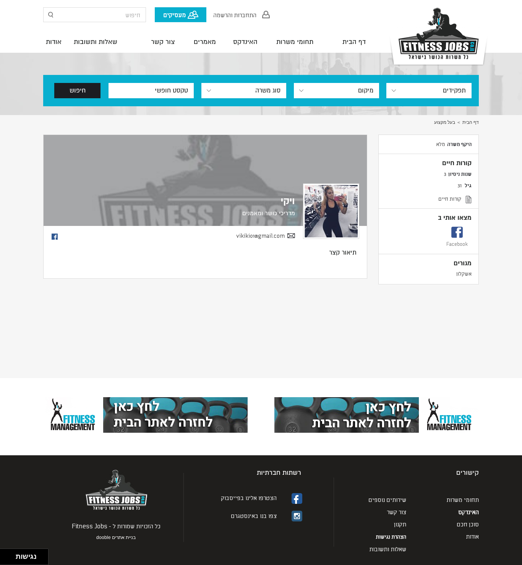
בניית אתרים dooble (116, 537)
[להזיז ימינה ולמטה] (10, 559)
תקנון (400, 524)
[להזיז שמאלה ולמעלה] (6, 555)
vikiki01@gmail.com (260, 235)
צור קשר (163, 42)
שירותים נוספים (387, 499)
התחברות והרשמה (234, 14)
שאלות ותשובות (95, 42)
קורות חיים (449, 198)
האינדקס (245, 42)
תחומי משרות (294, 42)
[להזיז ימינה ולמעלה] (10, 555)
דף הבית (354, 42)
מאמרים (205, 42)
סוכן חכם (468, 524)
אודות (54, 42)
